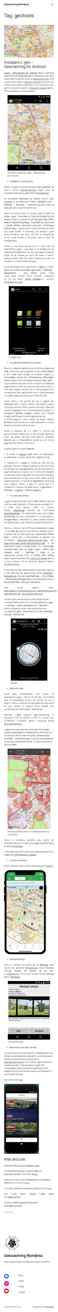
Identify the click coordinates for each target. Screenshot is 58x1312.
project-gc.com (14, 1205)
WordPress (49, 1306)
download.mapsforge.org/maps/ (32, 540)
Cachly (49, 865)
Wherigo (44, 964)
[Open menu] (52, 4)
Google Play (43, 193)
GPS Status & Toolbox (26, 854)
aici (21, 1079)
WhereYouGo (31, 967)
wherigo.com (13, 973)
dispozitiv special (38, 87)
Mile (41, 266)
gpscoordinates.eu (13, 723)
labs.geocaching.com (14, 1062)
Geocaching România (16, 4)
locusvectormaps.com (32, 593)
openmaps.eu (10, 590)
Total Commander (38, 558)
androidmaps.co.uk (27, 590)
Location (8, 201)
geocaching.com (41, 78)
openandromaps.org (46, 590)
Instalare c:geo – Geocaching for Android (25, 64)
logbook (22, 454)
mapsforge (18, 510)
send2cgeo (17, 846)
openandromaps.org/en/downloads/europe (24, 543)
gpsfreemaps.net (12, 593)
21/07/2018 (8, 1212)
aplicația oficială (32, 81)
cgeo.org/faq (14, 1196)
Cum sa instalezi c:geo (28, 1165)
